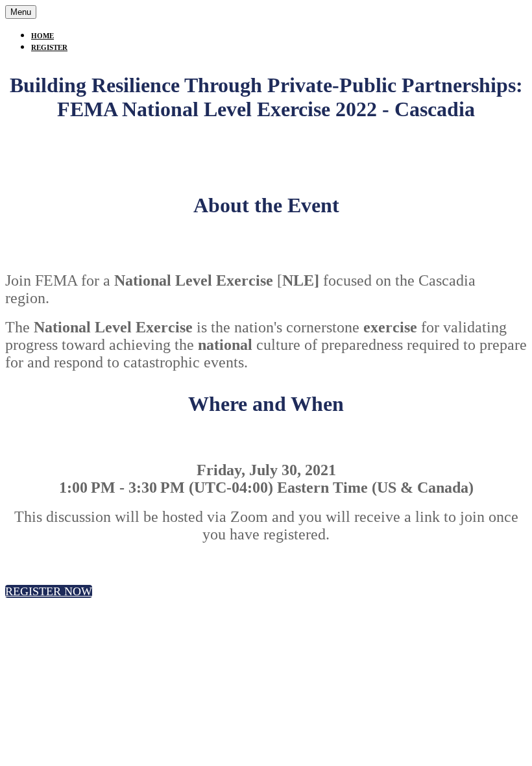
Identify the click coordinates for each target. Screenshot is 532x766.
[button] (48, 591)
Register (49, 47)
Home (42, 36)
